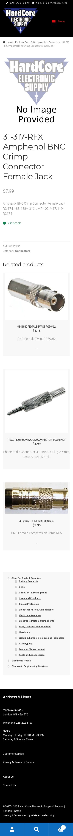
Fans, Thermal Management (34, 626)
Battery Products (28, 581)
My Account (12, 829)
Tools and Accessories (31, 655)
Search (36, 829)
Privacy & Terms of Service (18, 762)
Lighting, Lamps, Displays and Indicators (41, 638)
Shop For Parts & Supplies (26, 578)
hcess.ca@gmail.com (52, 3)
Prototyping (25, 643)
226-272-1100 (20, 3)
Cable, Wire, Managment (33, 592)
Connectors (54, 42)
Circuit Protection (29, 604)
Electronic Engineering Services (30, 666)
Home (10, 42)
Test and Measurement (32, 649)
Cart (56, 826)
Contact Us (9, 785)
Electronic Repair (21, 660)
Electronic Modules (30, 615)
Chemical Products (30, 598)
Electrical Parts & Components (30, 42)
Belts (22, 587)
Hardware (24, 632)
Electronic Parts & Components (36, 621)
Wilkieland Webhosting (43, 815)
